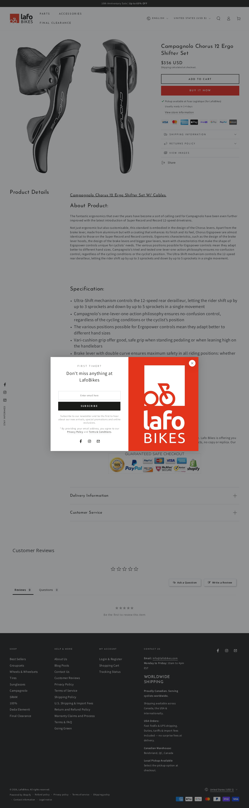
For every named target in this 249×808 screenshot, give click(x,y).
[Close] (192, 363)
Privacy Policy (75, 431)
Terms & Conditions (100, 431)
